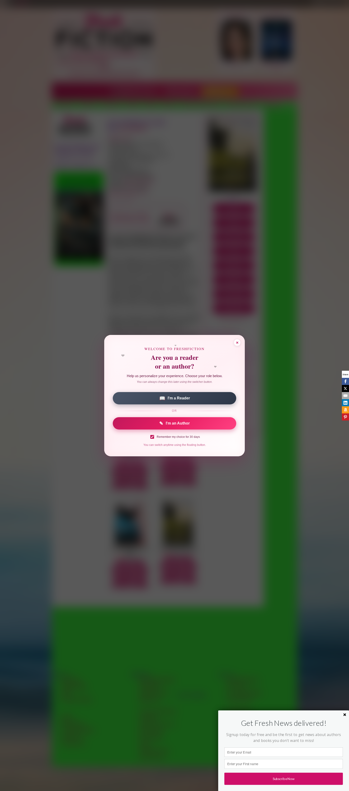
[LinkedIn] (345, 402)
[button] (283, 723)
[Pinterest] (345, 417)
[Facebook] (345, 381)
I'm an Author (174, 423)
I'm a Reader (174, 398)
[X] (345, 388)
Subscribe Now (283, 779)
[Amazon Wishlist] (345, 409)
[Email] (345, 395)
